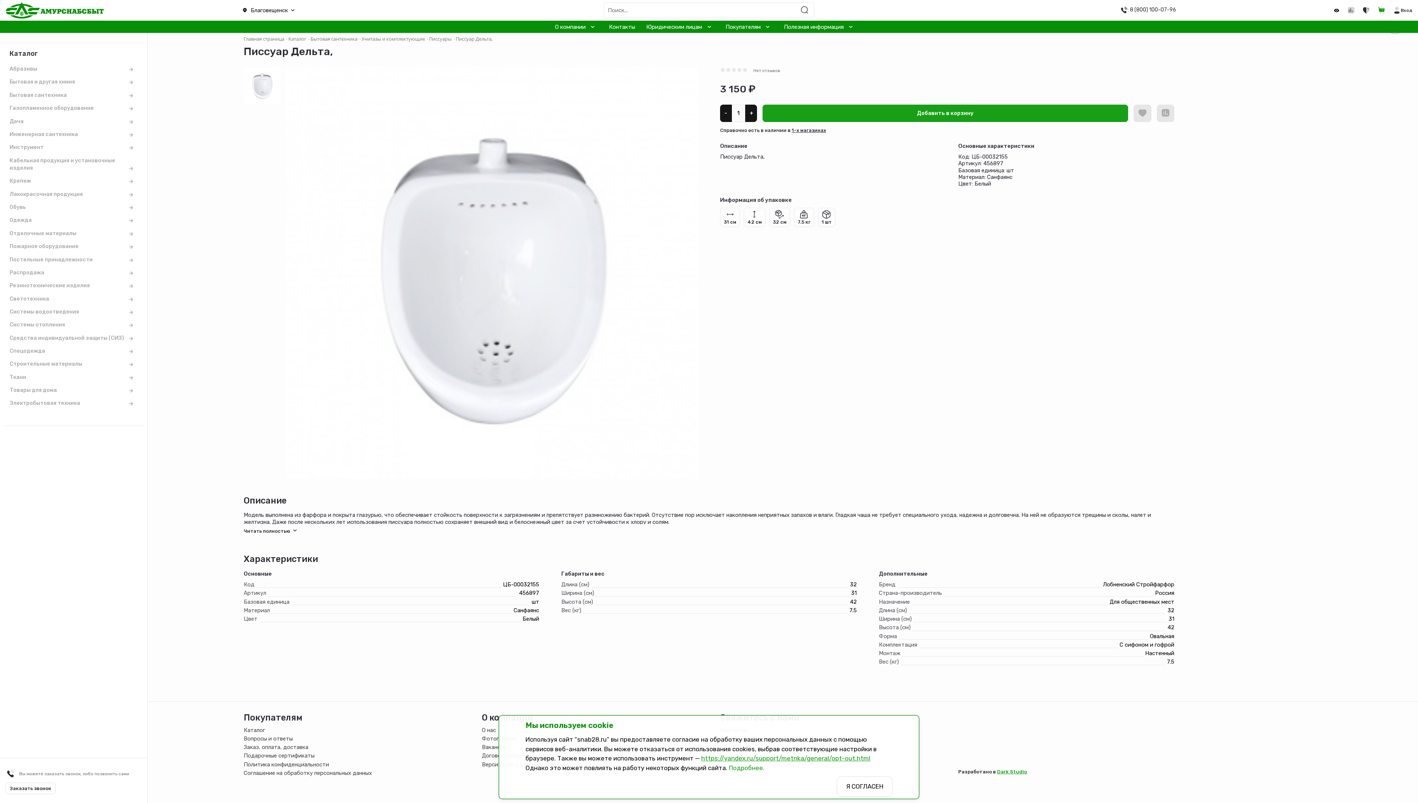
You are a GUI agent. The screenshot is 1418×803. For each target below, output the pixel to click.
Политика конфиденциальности (286, 764)
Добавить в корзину (945, 113)
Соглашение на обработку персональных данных (308, 773)
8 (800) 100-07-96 (1153, 10)
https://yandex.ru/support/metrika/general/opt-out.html (785, 758)
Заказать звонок (30, 788)
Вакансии (494, 747)
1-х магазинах (809, 130)
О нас (489, 730)
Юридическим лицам (674, 27)
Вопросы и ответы (268, 738)
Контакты (622, 27)
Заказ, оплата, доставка (276, 747)
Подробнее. (746, 768)
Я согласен (864, 786)
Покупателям (743, 27)
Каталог (254, 730)
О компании (570, 27)
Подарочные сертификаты (279, 755)
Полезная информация (814, 27)
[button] (354, 10)
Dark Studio (1012, 772)
